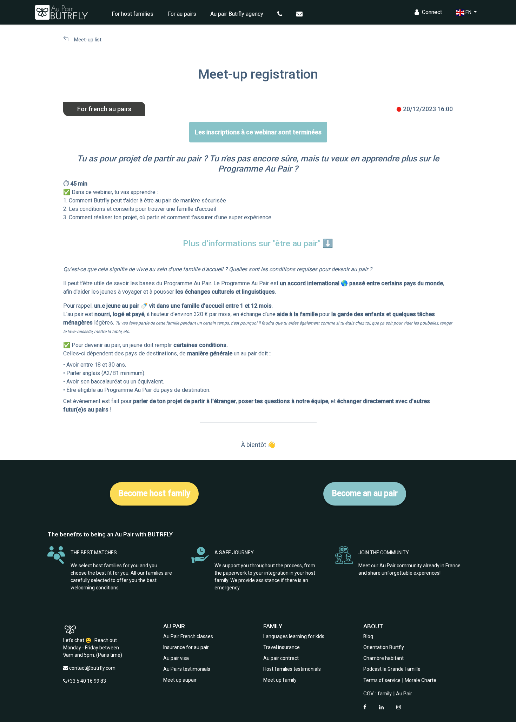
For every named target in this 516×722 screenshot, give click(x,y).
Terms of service (382, 680)
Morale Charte (420, 680)
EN (468, 12)
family (385, 693)
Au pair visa (176, 658)
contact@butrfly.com (92, 668)
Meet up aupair (180, 680)
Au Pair (404, 693)
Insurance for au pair (186, 647)
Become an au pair (365, 493)
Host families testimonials (292, 669)
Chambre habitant (383, 658)
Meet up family (280, 680)
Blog (368, 636)
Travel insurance (281, 647)
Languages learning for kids (293, 636)
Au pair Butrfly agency (236, 14)
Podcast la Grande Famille (392, 669)
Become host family (154, 493)
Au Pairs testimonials (186, 669)
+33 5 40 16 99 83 (86, 681)
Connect (432, 12)
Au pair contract (281, 658)
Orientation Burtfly (383, 647)
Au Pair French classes (188, 636)
